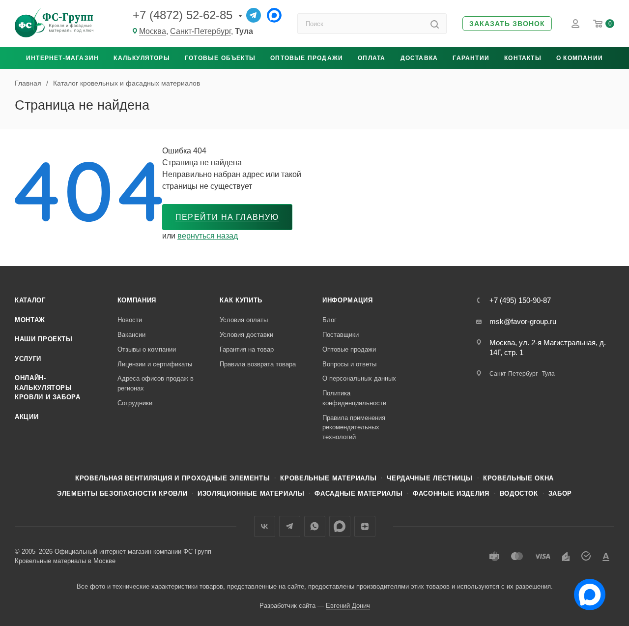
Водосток (519, 493)
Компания (136, 300)
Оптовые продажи (306, 58)
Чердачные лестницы (430, 478)
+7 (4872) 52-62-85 (182, 15)
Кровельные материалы (328, 478)
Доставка (419, 58)
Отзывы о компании (146, 349)
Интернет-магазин (62, 58)
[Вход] (575, 23)
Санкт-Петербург (200, 31)
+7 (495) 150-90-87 (520, 300)
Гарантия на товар (247, 349)
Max (339, 526)
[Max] (274, 15)
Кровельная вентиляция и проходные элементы (172, 478)
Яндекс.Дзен (364, 526)
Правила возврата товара (258, 364)
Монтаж (30, 320)
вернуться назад (207, 236)
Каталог (30, 300)
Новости (129, 320)
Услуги (28, 358)
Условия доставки (246, 334)
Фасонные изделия (451, 493)
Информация (347, 300)
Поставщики (340, 334)
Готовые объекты (220, 58)
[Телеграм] (253, 15)
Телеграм (289, 526)
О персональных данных (359, 378)
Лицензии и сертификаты (154, 364)
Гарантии (471, 58)
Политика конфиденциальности (354, 398)
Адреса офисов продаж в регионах (155, 383)
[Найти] (435, 23)
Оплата (371, 58)
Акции (26, 416)
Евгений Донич (348, 605)
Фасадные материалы (358, 493)
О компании (579, 58)
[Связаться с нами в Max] (586, 590)
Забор (560, 493)
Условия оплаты (244, 320)
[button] (507, 23)
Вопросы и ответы (349, 364)
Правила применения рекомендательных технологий (353, 427)
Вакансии (131, 334)
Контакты (523, 58)
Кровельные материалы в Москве (65, 561)
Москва (152, 31)
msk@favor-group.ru (522, 321)
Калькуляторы (142, 58)
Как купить (241, 300)
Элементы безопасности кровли (122, 493)
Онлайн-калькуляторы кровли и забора (48, 387)
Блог (329, 320)
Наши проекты (44, 339)
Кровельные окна (518, 478)
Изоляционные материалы (251, 493)
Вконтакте (264, 526)
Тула (548, 373)
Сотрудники (134, 403)
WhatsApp (314, 526)
